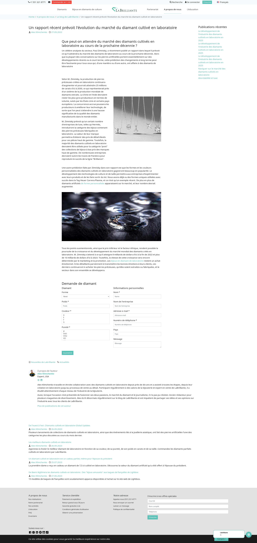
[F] (85, 320)
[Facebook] (30, 532)
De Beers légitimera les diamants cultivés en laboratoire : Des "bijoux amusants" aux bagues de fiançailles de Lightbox (83, 472)
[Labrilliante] (124, 9)
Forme (65, 292)
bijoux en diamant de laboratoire (127, 260)
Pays (115, 329)
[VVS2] (85, 336)
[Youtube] (43, 532)
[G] (85, 322)
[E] (85, 317)
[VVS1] (85, 334)
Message (117, 339)
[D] (85, 315)
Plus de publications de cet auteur (54, 405)
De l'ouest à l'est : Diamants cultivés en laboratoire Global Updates (59, 425)
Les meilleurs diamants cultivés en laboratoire (50, 442)
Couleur (66, 311)
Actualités (64, 362)
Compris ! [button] (221, 539)
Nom (116, 292)
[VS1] (85, 338)
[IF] (85, 331)
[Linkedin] (36, 532)
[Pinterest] (40, 532)
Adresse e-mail (121, 311)
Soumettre (67, 353)
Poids (65, 301)
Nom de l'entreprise (123, 301)
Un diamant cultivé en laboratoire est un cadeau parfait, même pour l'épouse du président (70, 458)
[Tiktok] (47, 532)
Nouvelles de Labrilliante (43, 362)
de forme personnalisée (92, 183)
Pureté (66, 327)
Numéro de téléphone (125, 320)
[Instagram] (33, 532)
